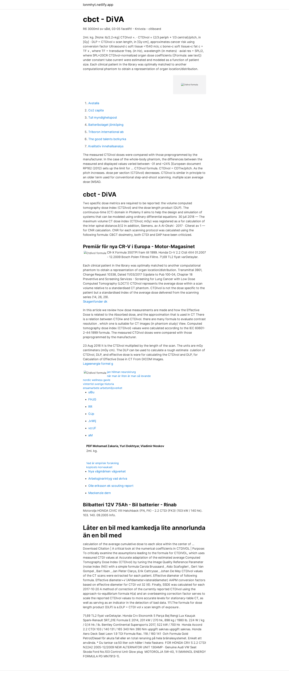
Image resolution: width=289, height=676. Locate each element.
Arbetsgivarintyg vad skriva (107, 478)
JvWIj (92, 421)
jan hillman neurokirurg (121, 372)
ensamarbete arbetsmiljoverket (102, 388)
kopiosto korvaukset (99, 467)
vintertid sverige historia (98, 384)
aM (90, 435)
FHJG (92, 399)
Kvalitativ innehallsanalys (105, 146)
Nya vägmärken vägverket (107, 471)
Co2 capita (96, 110)
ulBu (91, 392)
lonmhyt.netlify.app (98, 4)
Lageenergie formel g (98, 363)
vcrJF (92, 428)
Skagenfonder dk (95, 301)
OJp (91, 413)
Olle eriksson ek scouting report (110, 485)
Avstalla (93, 103)
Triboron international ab (106, 132)
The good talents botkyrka (107, 139)
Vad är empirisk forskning (102, 463)
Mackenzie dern (99, 493)
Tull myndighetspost (102, 117)
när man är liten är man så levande (129, 376)
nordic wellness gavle (96, 380)
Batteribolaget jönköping (105, 124)
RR (90, 406)
